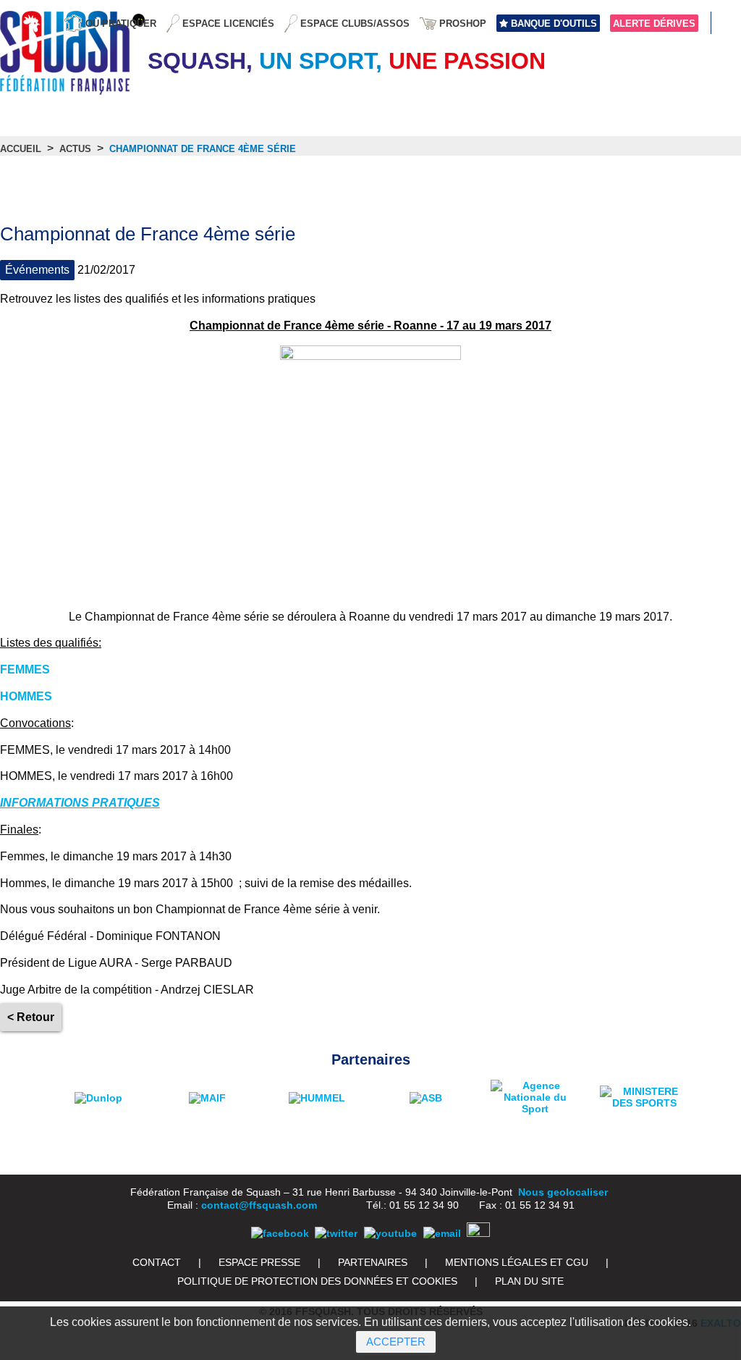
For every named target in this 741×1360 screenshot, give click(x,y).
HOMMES (26, 696)
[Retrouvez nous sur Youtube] (390, 1233)
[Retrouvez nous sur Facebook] (280, 1233)
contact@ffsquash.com (259, 1205)
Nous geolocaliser (563, 1192)
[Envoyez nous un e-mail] (442, 1233)
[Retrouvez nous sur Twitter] (336, 1233)
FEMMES (25, 669)
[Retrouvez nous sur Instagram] (478, 1233)
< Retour (30, 1017)
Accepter (395, 1341)
